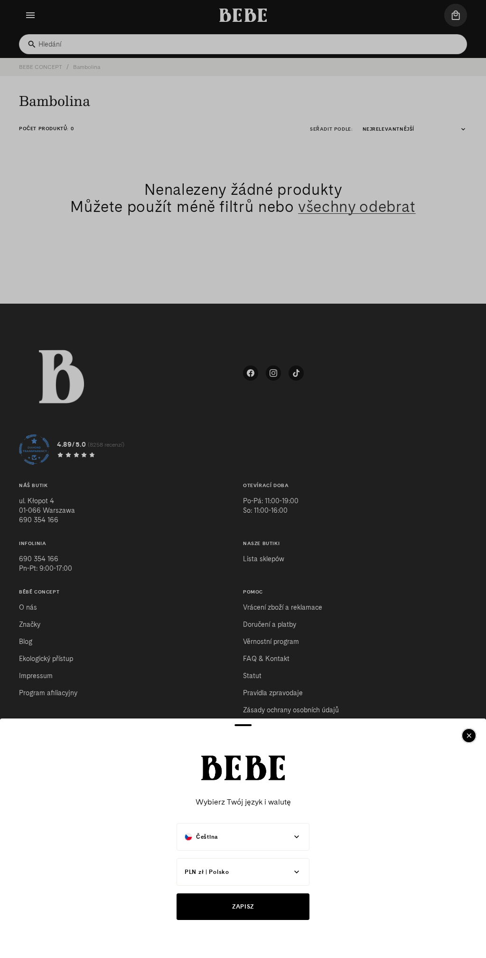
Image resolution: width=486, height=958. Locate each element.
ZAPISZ (243, 906)
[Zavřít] (469, 735)
